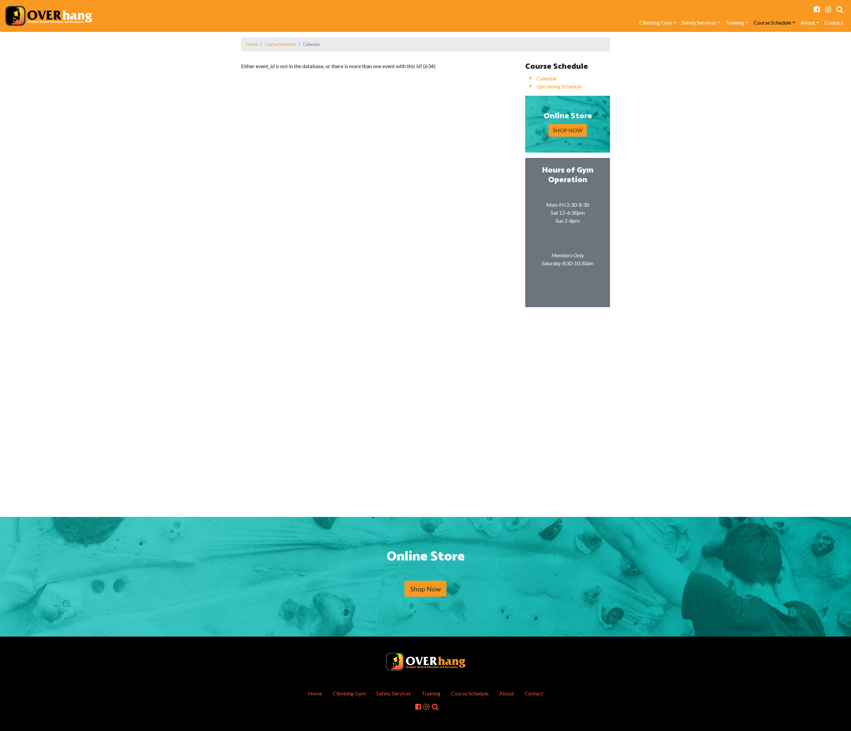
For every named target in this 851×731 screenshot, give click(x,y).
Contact (833, 22)
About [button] (807, 22)
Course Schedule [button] (772, 22)
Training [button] (734, 22)
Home (252, 44)
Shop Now (425, 589)
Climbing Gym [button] (655, 22)
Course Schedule (280, 44)
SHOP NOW (567, 130)
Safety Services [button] (698, 22)
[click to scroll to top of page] (841, 722)
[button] (840, 9)
